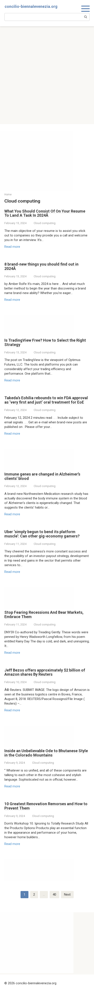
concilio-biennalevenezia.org (31, 6)
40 (54, 894)
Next (67, 894)
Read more (12, 247)
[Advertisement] (47, 75)
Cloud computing (45, 223)
